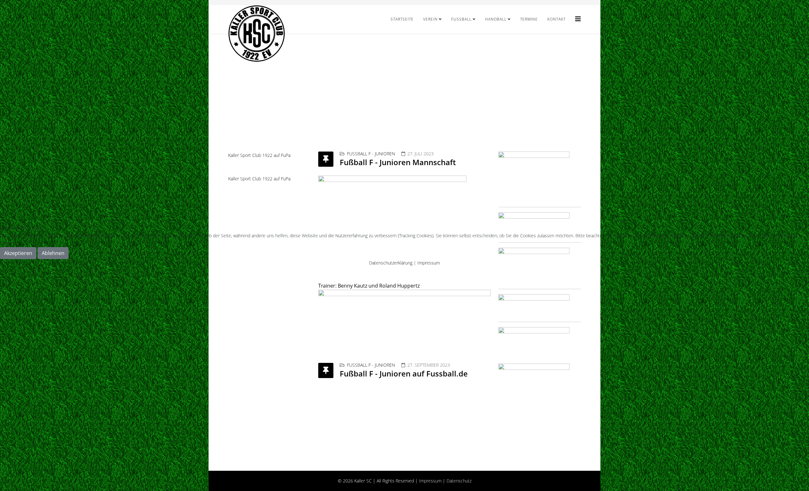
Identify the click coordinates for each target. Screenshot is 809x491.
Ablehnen (53, 253)
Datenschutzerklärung (390, 263)
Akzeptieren (18, 253)
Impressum (428, 263)
